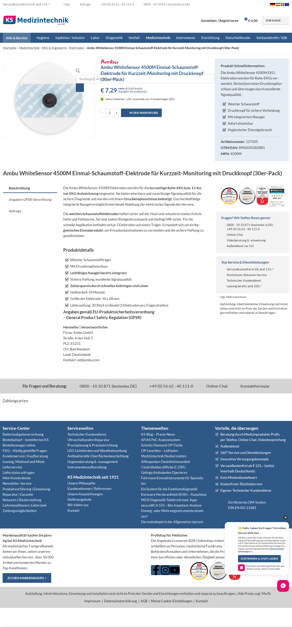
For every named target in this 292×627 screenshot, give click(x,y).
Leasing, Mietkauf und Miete (24, 462)
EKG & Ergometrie (54, 48)
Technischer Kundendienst (244, 280)
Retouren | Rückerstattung (22, 500)
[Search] (80, 87)
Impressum (92, 601)
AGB (144, 601)
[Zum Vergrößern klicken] (11, 67)
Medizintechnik (29, 48)
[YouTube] (175, 570)
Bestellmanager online (19, 445)
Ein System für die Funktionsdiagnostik (169, 489)
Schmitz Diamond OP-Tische (162, 445)
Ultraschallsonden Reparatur (88, 440)
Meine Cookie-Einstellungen (171, 601)
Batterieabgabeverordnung (23, 434)
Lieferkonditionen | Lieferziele (25, 505)
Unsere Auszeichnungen (85, 494)
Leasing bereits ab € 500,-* (244, 286)
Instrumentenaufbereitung (87, 467)
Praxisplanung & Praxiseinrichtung (92, 445)
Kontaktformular (255, 386)
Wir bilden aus (78, 505)
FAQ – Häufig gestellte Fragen (25, 450)
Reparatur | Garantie (18, 494)
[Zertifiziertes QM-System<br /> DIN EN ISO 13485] (220, 505)
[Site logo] (36, 20)
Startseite (9, 48)
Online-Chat (235, 234)
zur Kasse (273, 20)
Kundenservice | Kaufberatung (25, 456)
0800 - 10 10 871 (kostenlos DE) (108, 386)
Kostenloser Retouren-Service (247, 275)
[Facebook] (156, 570)
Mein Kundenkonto (17, 478)
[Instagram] (165, 570)
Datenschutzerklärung (120, 601)
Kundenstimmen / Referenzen (89, 488)
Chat (66, 4)
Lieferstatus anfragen (18, 472)
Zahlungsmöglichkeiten (20, 511)
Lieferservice (12, 467)
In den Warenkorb (143, 112)
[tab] (30, 188)
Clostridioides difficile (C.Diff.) (163, 467)
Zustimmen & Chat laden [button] (259, 558)
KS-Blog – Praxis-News (158, 434)
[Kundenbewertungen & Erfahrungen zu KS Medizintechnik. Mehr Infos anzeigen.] (102, 548)
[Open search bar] (78, 71)
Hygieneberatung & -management (92, 462)
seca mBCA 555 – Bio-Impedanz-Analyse (171, 505)
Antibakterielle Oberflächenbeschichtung (98, 456)
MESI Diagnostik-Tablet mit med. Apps (169, 500)
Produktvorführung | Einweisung (26, 489)
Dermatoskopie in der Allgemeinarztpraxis (172, 522)
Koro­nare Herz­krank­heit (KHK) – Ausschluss (174, 494)
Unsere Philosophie (81, 483)
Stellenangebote (79, 499)
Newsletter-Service (17, 483)
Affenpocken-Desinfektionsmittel (165, 462)
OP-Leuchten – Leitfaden (159, 450)
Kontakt (73, 510)
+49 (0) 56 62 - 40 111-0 (243, 229)
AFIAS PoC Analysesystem (160, 440)
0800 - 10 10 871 (238, 225)
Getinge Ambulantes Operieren (164, 472)
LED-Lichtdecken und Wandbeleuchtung (97, 450)
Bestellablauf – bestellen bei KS (26, 440)
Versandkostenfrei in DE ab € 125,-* (250, 269)
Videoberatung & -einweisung (246, 240)
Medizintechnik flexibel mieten (163, 456)
